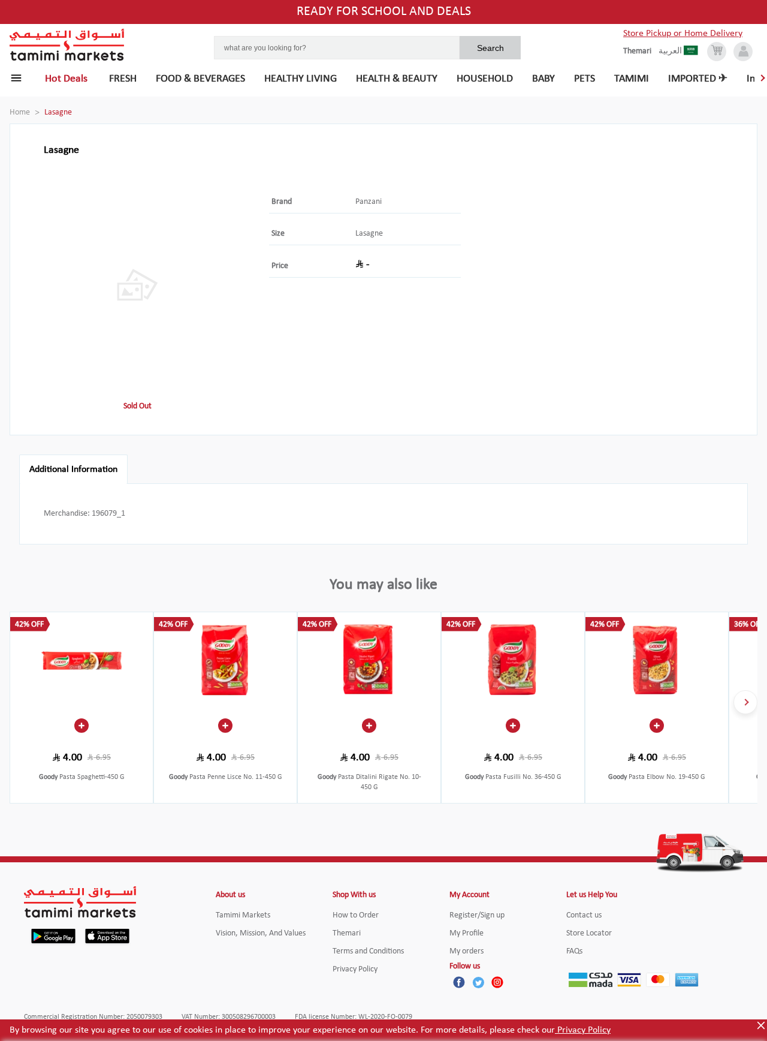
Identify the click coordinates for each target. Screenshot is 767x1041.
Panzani (368, 201)
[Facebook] (459, 982)
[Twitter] (478, 982)
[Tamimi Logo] (67, 45)
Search (490, 48)
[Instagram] (497, 982)
